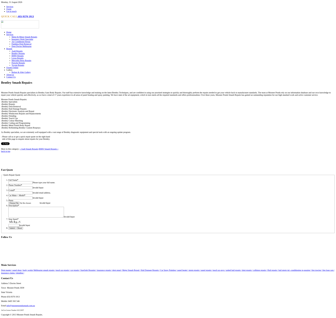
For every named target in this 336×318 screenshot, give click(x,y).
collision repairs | (260, 270)
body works (28, 270)
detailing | (20, 273)
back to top (5, 151)
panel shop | (17, 270)
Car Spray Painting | (168, 270)
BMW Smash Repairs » (48, 149)
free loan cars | (328, 270)
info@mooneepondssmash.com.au (20, 305)
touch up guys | (219, 270)
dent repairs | (247, 270)
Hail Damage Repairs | (150, 270)
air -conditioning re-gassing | (300, 270)
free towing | (317, 270)
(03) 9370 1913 (25, 16)
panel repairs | (207, 270)
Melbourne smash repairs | (45, 270)
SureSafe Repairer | (88, 270)
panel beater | (183, 270)
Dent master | (6, 270)
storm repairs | (195, 270)
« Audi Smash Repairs (29, 149)
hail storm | (283, 270)
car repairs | (75, 270)
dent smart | (117, 270)
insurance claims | (8, 273)
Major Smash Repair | (131, 270)
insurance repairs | (104, 270)
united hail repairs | (234, 270)
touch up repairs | (63, 270)
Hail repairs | (273, 270)
